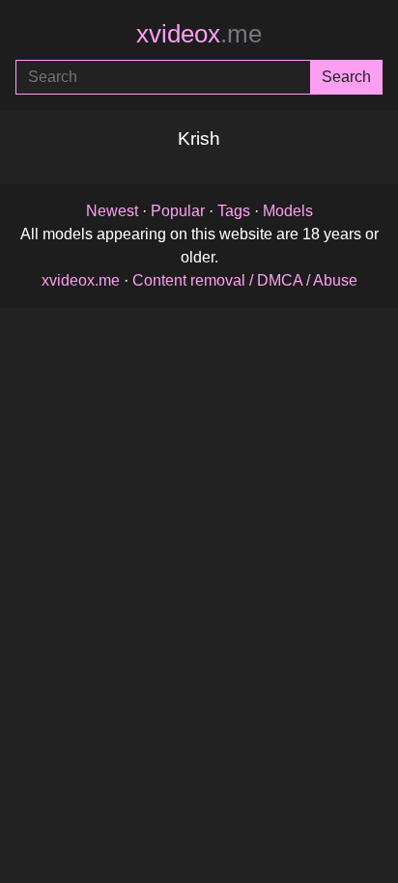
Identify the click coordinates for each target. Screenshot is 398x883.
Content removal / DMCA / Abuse (244, 280)
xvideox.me (81, 280)
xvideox (199, 33)
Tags (233, 211)
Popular (178, 211)
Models (288, 211)
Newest (112, 211)
